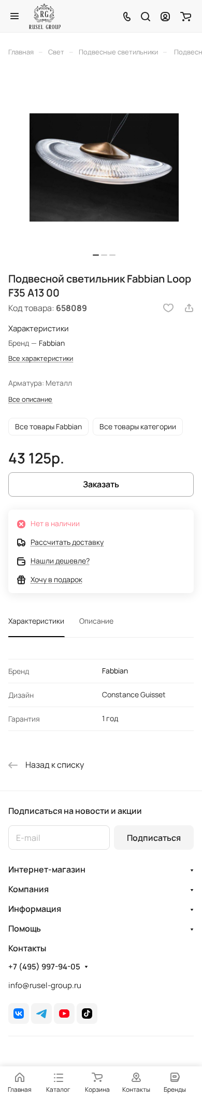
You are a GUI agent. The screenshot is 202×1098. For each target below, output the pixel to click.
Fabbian (115, 670)
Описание (96, 621)
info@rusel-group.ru (44, 985)
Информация (34, 908)
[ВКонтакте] (18, 1013)
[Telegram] (41, 1013)
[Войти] (165, 16)
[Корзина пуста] (185, 16)
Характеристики (36, 621)
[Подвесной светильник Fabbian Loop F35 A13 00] (104, 168)
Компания (28, 889)
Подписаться (154, 837)
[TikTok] (87, 1013)
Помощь (24, 928)
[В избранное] (168, 308)
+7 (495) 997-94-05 (44, 967)
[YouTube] (64, 1013)
